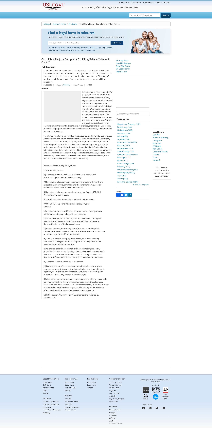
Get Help (112, 396)
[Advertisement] (62, 106)
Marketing (46, 413)
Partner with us (70, 410)
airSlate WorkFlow (115, 424)
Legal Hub (112, 390)
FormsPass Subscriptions (52, 410)
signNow (112, 421)
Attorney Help (122, 60)
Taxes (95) (121, 175)
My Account (113, 401)
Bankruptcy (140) (124, 127)
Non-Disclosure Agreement (85, 50)
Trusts (155, 157)
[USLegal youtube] (164, 408)
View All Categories (141, 184)
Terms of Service (115, 385)
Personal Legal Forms (51, 401)
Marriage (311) (123, 157)
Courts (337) (122, 136)
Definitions (47, 385)
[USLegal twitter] (157, 408)
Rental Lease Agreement (65, 50)
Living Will (51, 50)
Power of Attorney (73, 47)
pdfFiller (112, 418)
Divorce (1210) (123, 145)
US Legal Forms (123, 69)
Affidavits (73, 24)
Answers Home (59, 24)
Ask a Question (48, 388)
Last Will (156, 134)
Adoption (157, 143)
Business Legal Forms (51, 404)
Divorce (156, 154)
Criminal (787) (123, 139)
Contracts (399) (123, 133)
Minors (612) (122, 160)
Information (69, 382)
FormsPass (113, 415)
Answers (90, 388)
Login (168, 2)
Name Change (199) (125, 163)
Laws (45, 390)
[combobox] (56, 43)
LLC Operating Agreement (104, 47)
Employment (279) (125, 148)
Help (158, 2)
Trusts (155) (122, 178)
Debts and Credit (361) (127, 142)
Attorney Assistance (72, 407)
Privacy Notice (114, 388)
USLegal (47, 24)
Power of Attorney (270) (127, 169)
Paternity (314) (123, 166)
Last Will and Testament (56, 47)
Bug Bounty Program (117, 399)
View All (45, 393)
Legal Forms (47, 407)
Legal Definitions (123, 63)
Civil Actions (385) (124, 130)
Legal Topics (121, 71)
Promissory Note (87, 47)
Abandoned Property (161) (128, 124)
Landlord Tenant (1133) (127, 154)
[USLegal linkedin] (150, 408)
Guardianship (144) (125, 151)
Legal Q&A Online (123, 66)
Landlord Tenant (160, 151)
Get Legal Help (70, 388)
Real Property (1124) (126, 172)
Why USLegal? (114, 393)
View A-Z (156, 160)
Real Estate (157, 148)
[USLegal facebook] (143, 408)
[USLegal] (53, 3)
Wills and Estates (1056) (127, 182)
